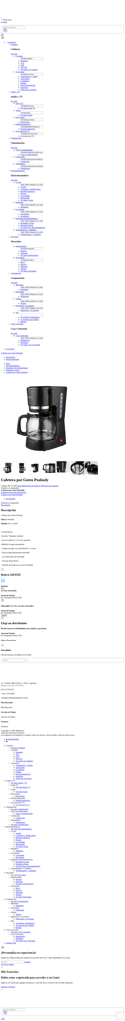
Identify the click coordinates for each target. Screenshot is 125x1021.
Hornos (23, 194)
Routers (23, 322)
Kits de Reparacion (28, 85)
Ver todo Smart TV (28, 108)
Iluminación (25, 340)
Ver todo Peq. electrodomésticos (33, 228)
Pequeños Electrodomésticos (27, 218)
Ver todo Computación (19, 901)
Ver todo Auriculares (28, 271)
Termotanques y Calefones (26, 230)
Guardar (27, 962)
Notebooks (20, 292)
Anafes (23, 187)
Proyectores (20, 117)
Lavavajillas (25, 196)
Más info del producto (49, 486)
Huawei (24, 251)
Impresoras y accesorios (25, 306)
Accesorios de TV (23, 131)
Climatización (16, 138)
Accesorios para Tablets (30, 320)
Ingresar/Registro (12, 739)
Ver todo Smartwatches (29, 255)
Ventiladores (20, 164)
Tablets (18, 299)
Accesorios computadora (30, 317)
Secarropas (25, 216)
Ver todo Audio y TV (19, 783)
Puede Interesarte (12, 359)
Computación (16, 273)
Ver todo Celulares (18, 748)
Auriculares (25, 79)
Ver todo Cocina (27, 200)
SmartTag (24, 87)
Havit (23, 262)
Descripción (10, 357)
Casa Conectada (17, 324)
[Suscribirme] (27, 660)
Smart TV (19, 103)
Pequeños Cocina (27, 223)
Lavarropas (20, 209)
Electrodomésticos (18, 171)
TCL (22, 63)
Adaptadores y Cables (29, 77)
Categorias (12, 42)
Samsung (24, 61)
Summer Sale (11, 943)
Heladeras (19, 202)
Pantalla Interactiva (23, 124)
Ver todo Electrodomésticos (21, 829)
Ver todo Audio (26, 115)
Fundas (23, 83)
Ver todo (14, 54)
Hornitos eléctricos (28, 191)
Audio (18, 110)
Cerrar (4, 615)
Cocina (18, 182)
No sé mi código (7, 964)
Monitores (19, 285)
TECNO (24, 67)
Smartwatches (21, 246)
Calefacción (20, 157)
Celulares (14, 44)
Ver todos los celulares (29, 70)
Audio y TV (15, 92)
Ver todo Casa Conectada (30, 345)
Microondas (25, 198)
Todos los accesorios (28, 90)
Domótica (24, 343)
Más (17, 313)
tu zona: (4, 22)
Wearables (15, 237)
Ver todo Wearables (18, 875)
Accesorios (20, 72)
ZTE (22, 65)
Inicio (8, 364)
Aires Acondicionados (24, 150)
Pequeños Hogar (27, 225)
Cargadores (25, 81)
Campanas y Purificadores (31, 189)
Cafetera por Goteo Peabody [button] (12, 353)
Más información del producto (29, 486)
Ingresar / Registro (8, 987)
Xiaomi (23, 269)
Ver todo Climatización (19, 809)
